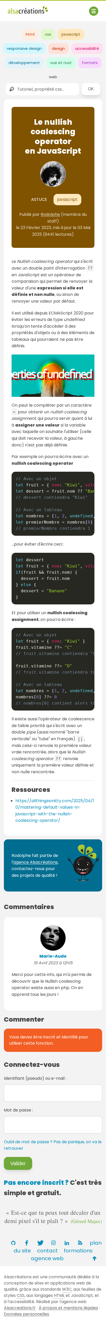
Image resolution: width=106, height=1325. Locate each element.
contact (47, 1250)
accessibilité (87, 48)
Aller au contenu (58, 8)
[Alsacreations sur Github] (13, 1243)
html (30, 34)
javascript (70, 34)
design (58, 48)
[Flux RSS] (80, 1243)
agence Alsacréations (35, 862)
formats (90, 62)
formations (78, 1250)
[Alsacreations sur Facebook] (26, 1243)
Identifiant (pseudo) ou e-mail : (35, 1078)
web (53, 77)
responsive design (24, 48)
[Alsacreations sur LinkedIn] (66, 1243)
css (48, 34)
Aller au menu (22, 8)
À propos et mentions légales (68, 1308)
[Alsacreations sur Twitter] (39, 1243)
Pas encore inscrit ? (36, 1182)
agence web (47, 1258)
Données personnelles (26, 1314)
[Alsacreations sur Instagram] (53, 1243)
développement (24, 62)
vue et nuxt (61, 62)
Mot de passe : (18, 1110)
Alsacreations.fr (20, 1308)
